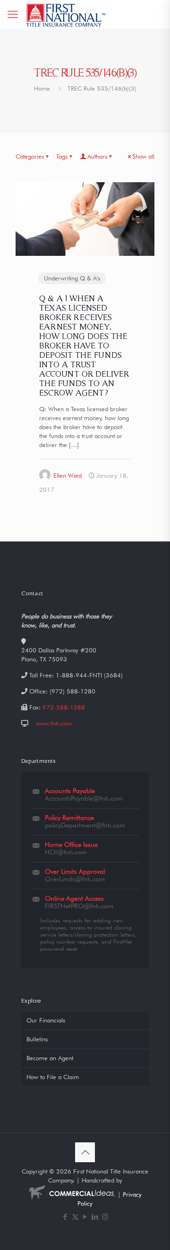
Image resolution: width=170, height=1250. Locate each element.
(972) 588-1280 (72, 691)
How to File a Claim (52, 1077)
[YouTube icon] (85, 1217)
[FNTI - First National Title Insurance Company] (66, 14)
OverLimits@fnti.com (75, 879)
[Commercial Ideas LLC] (71, 1194)
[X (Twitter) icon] (75, 1217)
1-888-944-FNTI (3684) (89, 675)
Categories (30, 156)
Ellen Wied (67, 475)
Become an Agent (49, 1058)
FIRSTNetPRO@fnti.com (79, 906)
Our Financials (45, 1020)
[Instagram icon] (105, 1217)
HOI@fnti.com (66, 852)
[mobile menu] (13, 14)
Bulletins (37, 1039)
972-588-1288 (63, 707)
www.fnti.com (54, 723)
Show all (143, 156)
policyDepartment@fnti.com (85, 825)
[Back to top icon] (85, 1152)
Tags (62, 156)
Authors (97, 156)
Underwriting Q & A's (72, 278)
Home (42, 88)
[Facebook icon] (65, 1217)
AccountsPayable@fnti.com (84, 798)
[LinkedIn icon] (95, 1217)
